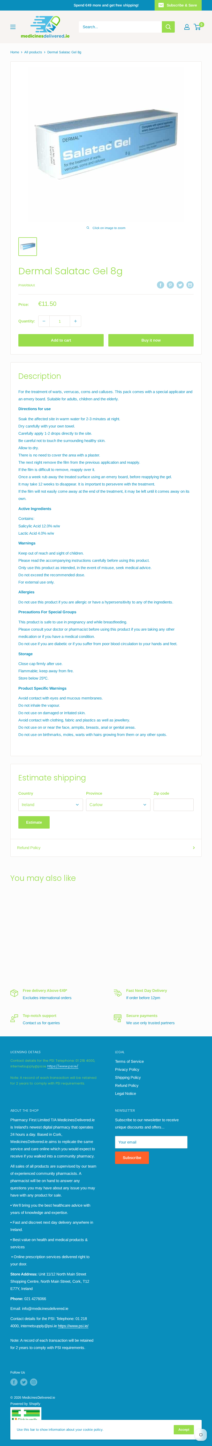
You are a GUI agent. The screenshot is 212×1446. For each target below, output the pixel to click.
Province (94, 793)
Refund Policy (29, 847)
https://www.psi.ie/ (62, 1066)
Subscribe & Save (182, 5)
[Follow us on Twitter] (23, 1382)
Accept (183, 1430)
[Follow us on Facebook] (14, 1382)
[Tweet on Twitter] (180, 285)
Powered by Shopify (25, 1404)
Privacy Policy (127, 1069)
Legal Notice (125, 1093)
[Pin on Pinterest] (170, 285)
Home (14, 52)
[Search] (168, 27)
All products (33, 52)
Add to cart (61, 340)
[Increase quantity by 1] (75, 321)
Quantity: (26, 321)
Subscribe (132, 1157)
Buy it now (151, 340)
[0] (197, 27)
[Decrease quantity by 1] (44, 321)
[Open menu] (13, 27)
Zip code (161, 793)
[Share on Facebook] (160, 285)
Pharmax (26, 285)
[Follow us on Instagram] (33, 1382)
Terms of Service (129, 1061)
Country (25, 793)
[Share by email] (190, 285)
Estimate (34, 822)
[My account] (187, 27)
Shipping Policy (128, 1077)
